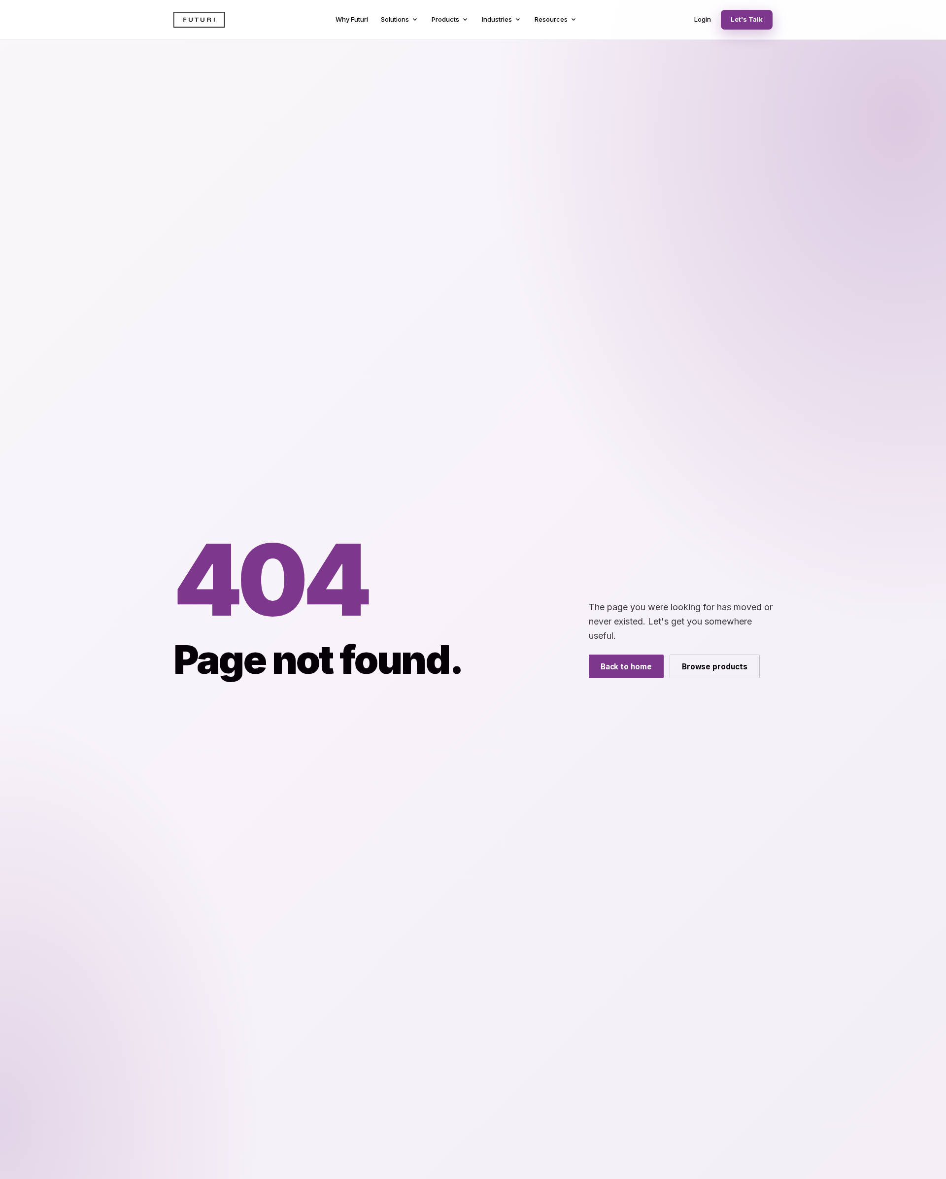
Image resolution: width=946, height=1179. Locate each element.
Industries (502, 20)
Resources (556, 20)
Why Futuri (352, 19)
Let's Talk (747, 19)
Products (450, 20)
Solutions (400, 20)
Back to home (626, 666)
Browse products (714, 666)
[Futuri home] (199, 20)
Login (702, 19)
